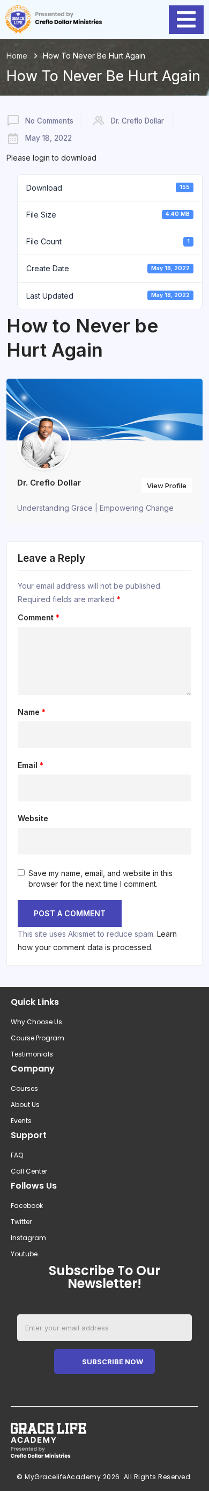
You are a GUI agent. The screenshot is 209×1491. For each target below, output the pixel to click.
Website (33, 818)
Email (30, 765)
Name (32, 712)
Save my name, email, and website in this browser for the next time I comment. (100, 878)
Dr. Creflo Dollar (137, 121)
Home (16, 55)
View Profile (166, 485)
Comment (38, 617)
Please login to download (51, 157)
